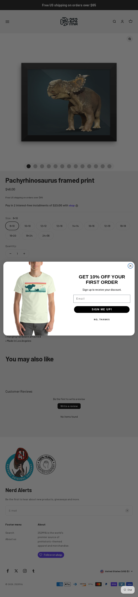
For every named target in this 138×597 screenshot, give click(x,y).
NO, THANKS (102, 319)
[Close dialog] (130, 265)
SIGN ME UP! (102, 309)
